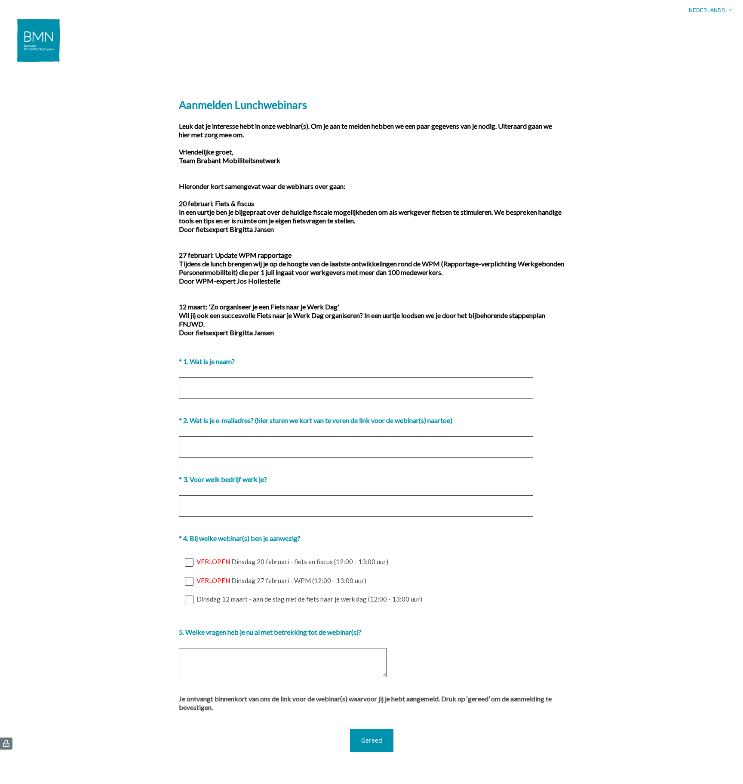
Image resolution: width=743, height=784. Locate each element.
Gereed (371, 740)
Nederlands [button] (707, 10)
